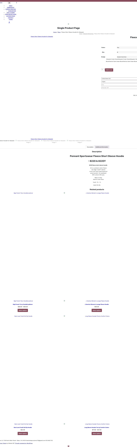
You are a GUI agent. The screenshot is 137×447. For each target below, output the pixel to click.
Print (10, 5)
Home (55, 32)
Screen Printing (11, 9)
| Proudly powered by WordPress (24, 443)
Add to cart (109, 70)
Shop (59, 32)
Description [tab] (90, 147)
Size (103, 52)
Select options (23, 310)
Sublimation (12, 11)
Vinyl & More (11, 12)
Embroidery (10, 7)
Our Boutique (10, 16)
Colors (103, 47)
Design (103, 57)
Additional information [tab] (102, 147)
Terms (11, 19)
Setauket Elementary (88, 33)
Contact (10, 17)
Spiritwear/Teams (10, 14)
